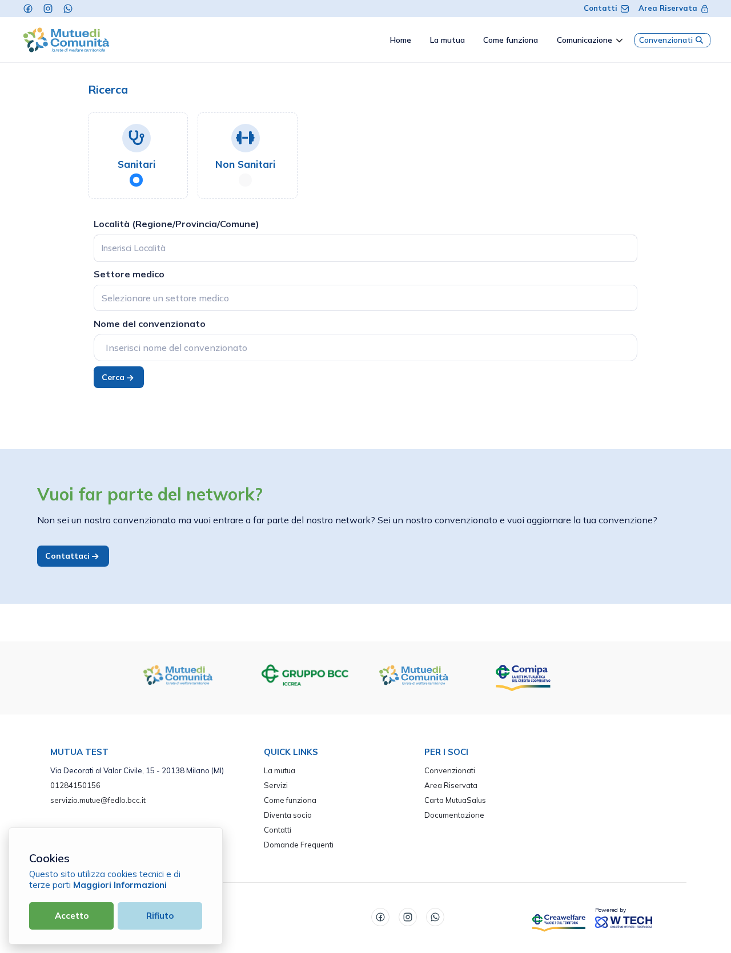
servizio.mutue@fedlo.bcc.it (98, 800)
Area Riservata (667, 8)
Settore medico (129, 274)
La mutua (279, 770)
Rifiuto (160, 915)
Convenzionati (666, 40)
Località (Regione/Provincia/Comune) (176, 223)
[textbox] (165, 298)
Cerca (114, 377)
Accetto (72, 915)
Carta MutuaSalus (455, 800)
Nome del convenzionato (150, 323)
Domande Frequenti (299, 844)
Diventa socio (288, 814)
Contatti (600, 8)
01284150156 (75, 785)
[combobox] (365, 298)
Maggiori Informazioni (120, 884)
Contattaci (68, 556)
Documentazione (454, 814)
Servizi (276, 785)
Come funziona (290, 800)
